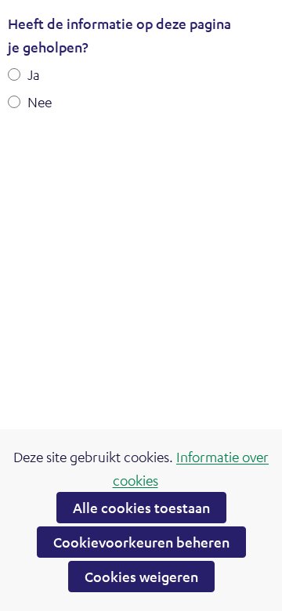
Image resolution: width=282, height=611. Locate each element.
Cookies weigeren (141, 576)
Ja (33, 74)
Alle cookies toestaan (141, 507)
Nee (39, 101)
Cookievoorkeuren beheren (141, 542)
